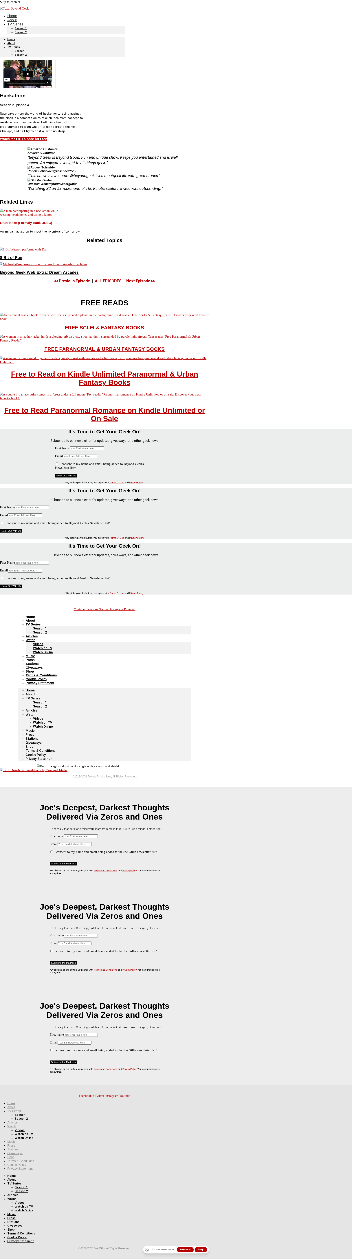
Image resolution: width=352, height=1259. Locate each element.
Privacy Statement (40, 683)
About (11, 43)
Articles (32, 636)
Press (30, 660)
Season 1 (21, 28)
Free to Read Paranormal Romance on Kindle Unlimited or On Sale (104, 414)
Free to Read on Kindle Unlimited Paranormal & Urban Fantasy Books (104, 378)
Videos (38, 644)
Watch (30, 640)
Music (30, 656)
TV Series (15, 24)
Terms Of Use (116, 482)
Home (11, 39)
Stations (32, 664)
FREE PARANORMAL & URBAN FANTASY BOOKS (104, 349)
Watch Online (43, 652)
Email (59, 456)
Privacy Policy (136, 482)
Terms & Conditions (41, 675)
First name (57, 836)
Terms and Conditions (105, 870)
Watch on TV (42, 648)
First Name (62, 448)
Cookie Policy (36, 679)
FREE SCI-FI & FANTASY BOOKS (104, 327)
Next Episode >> (140, 281)
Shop (30, 671)
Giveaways (34, 667)
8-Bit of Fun (11, 257)
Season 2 (21, 32)
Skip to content (10, 2)
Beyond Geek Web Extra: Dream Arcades (39, 272)
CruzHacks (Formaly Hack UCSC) (26, 223)
